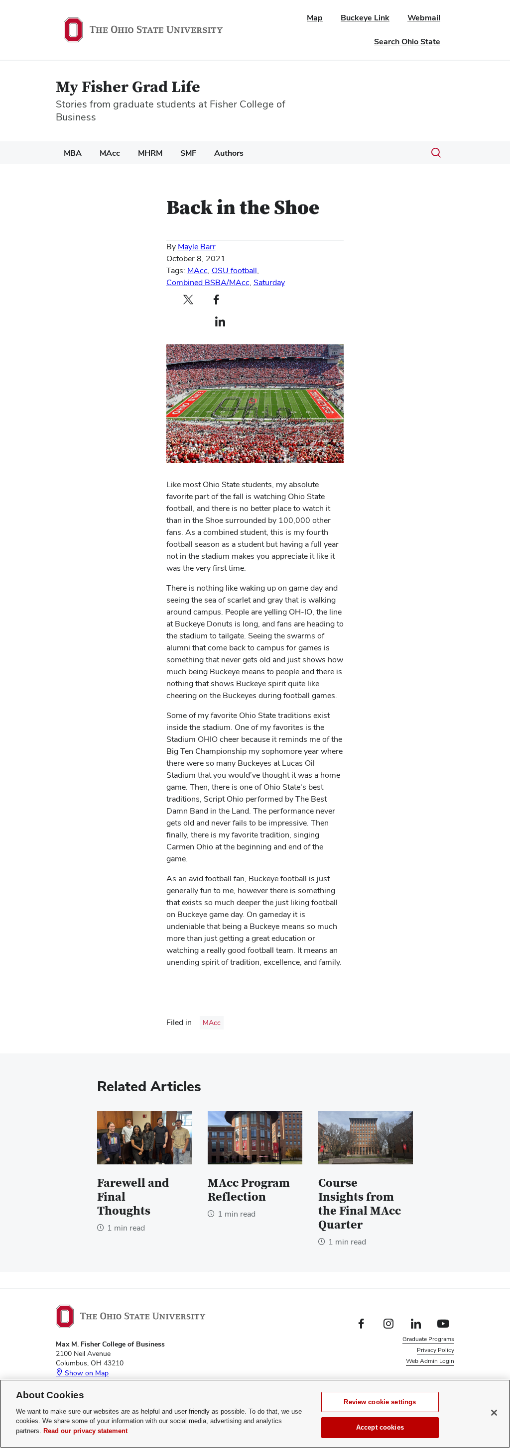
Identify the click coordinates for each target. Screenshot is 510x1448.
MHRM (150, 153)
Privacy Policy (435, 1350)
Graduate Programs (428, 1339)
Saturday (269, 282)
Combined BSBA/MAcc (208, 282)
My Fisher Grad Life (128, 87)
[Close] (494, 1413)
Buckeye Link (365, 17)
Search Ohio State (407, 41)
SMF (188, 153)
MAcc (110, 153)
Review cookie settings (380, 1402)
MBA (73, 153)
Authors (229, 153)
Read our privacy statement (85, 1431)
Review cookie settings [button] (423, 1372)
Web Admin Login (430, 1361)
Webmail (423, 17)
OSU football (234, 270)
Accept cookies (380, 1427)
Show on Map (86, 1372)
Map (315, 17)
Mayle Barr (197, 246)
